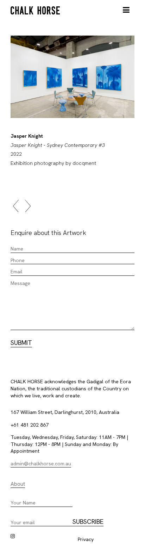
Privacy (86, 539)
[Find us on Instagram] (13, 536)
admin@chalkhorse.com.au (41, 463)
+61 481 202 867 (30, 425)
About (18, 484)
